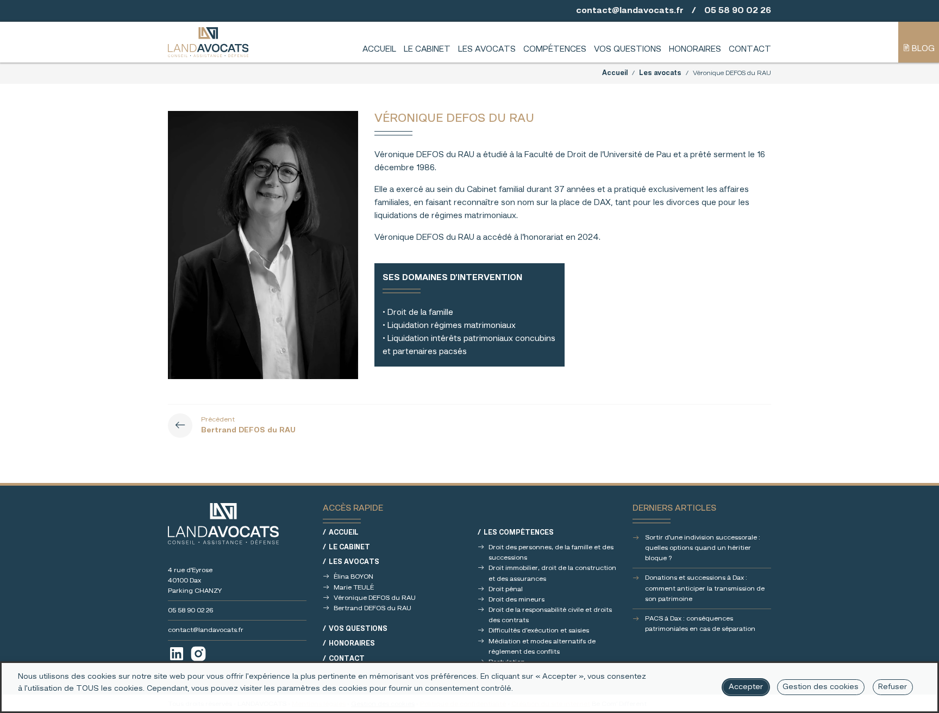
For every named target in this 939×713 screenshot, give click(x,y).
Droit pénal (506, 589)
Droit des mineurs (516, 599)
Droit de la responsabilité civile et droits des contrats (550, 615)
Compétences (554, 49)
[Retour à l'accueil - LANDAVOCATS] (208, 42)
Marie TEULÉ (354, 587)
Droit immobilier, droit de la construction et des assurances (552, 573)
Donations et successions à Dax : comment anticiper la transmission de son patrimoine (705, 588)
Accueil (379, 49)
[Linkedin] (176, 653)
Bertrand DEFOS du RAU (372, 608)
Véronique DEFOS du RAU (375, 598)
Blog (922, 49)
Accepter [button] (746, 687)
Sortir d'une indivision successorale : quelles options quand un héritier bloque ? (702, 548)
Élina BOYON (353, 576)
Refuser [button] (892, 687)
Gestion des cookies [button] (820, 687)
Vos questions (627, 49)
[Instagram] (198, 653)
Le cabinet (427, 49)
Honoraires (695, 49)
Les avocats (487, 49)
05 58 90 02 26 (737, 10)
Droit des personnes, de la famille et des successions (551, 552)
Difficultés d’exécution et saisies (539, 630)
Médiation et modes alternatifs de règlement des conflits (542, 646)
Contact (750, 49)
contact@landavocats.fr (630, 10)
